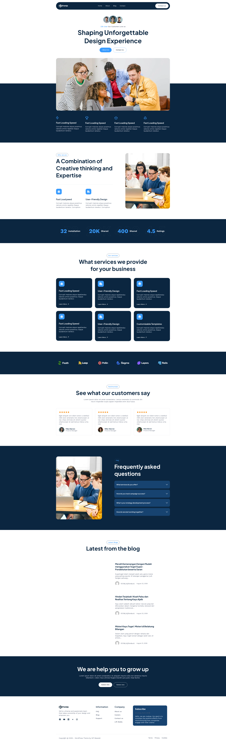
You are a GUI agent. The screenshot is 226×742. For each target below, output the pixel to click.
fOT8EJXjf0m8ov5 (127, 584)
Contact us (162, 6)
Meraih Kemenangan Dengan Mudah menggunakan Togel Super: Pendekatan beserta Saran (133, 567)
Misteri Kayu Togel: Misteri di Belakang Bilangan (134, 627)
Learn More (63, 304)
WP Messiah (96, 738)
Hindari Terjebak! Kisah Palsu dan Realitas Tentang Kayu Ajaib (131, 598)
